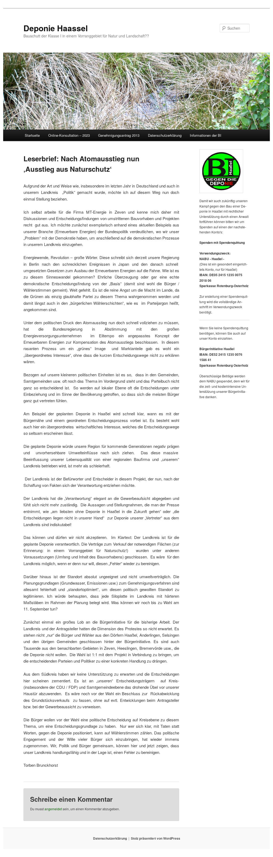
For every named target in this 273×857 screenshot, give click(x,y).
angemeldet (53, 809)
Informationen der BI (205, 135)
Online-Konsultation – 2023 (69, 135)
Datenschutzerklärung (165, 135)
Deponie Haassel (55, 28)
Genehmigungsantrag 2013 (118, 135)
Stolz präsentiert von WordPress (155, 838)
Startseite (32, 135)
